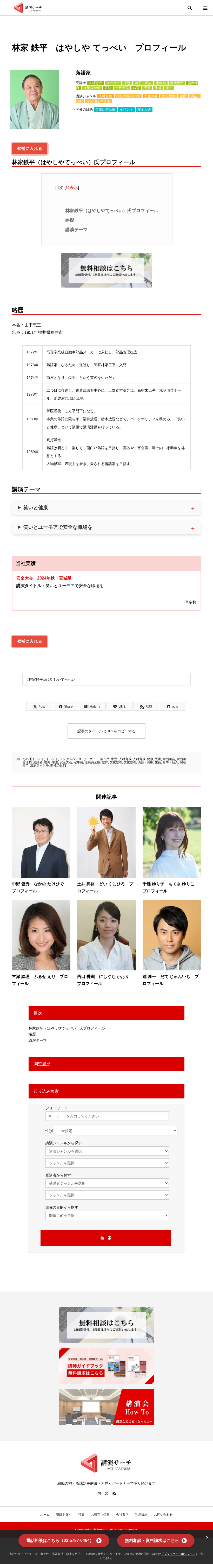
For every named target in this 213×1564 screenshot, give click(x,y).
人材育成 (95, 83)
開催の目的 (58, 765)
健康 (182, 96)
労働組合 (169, 759)
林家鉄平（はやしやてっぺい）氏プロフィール (111, 210)
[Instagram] (99, 1493)
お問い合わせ (163, 1514)
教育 (136, 88)
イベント (126, 109)
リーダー (113, 83)
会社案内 (122, 1514)
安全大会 (144, 109)
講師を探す (64, 1514)
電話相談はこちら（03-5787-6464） (60, 1540)
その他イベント (98, 101)
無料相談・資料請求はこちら (152, 1540)
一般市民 (122, 88)
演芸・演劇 (145, 762)
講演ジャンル (39, 765)
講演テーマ (76, 229)
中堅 (127, 83)
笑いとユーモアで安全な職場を (57, 527)
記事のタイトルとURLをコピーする (106, 731)
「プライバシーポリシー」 (178, 1553)
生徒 (158, 88)
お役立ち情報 (100, 1514)
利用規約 (141, 1514)
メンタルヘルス (128, 96)
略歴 (69, 220)
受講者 (38, 762)
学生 (169, 88)
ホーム (45, 1514)
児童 (147, 88)
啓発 (107, 88)
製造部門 (177, 83)
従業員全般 (91, 88)
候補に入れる (29, 148)
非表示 (71, 187)
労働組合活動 (105, 109)
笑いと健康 (35, 507)
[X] (106, 1493)
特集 (81, 1514)
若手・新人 (143, 83)
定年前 (161, 83)
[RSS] (114, 1493)
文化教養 (151, 96)
